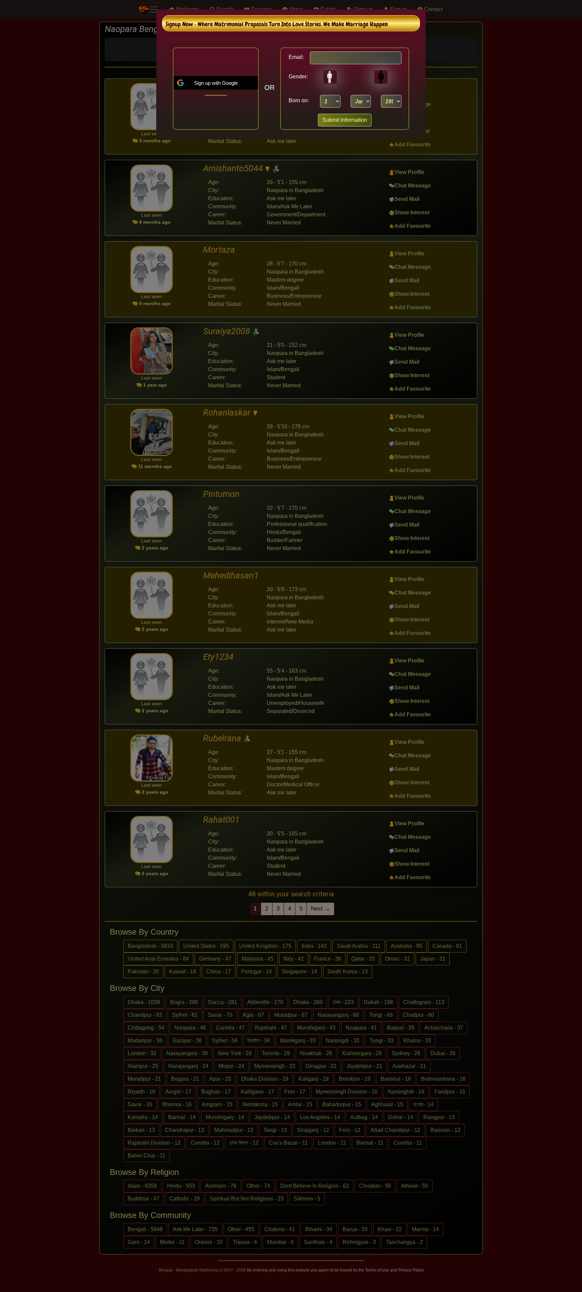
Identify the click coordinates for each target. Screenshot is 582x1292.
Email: (296, 57)
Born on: (299, 100)
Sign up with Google (216, 83)
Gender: (296, 76)
